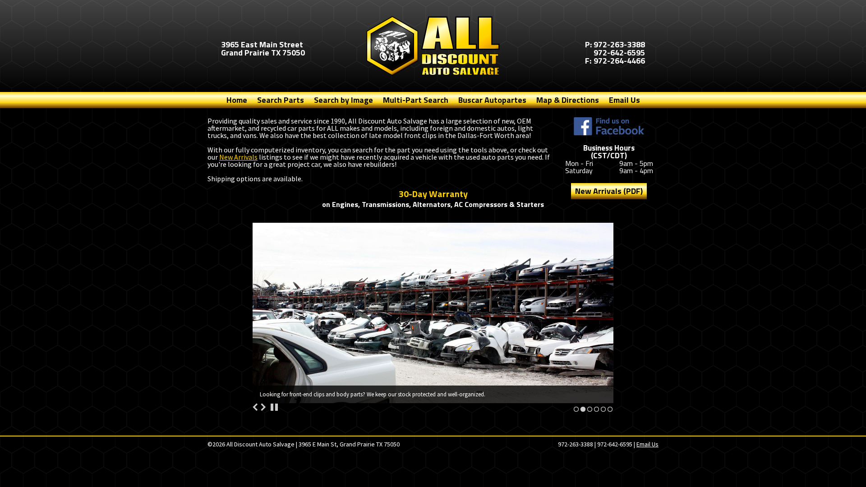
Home (236, 100)
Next (263, 407)
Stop (274, 407)
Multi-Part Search (415, 100)
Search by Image (343, 100)
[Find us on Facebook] (609, 126)
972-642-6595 (619, 52)
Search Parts (280, 100)
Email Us (624, 100)
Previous (255, 407)
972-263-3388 (619, 44)
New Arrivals (238, 156)
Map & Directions (567, 100)
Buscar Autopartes (492, 100)
